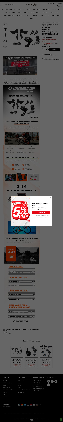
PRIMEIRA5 (41, 212)
